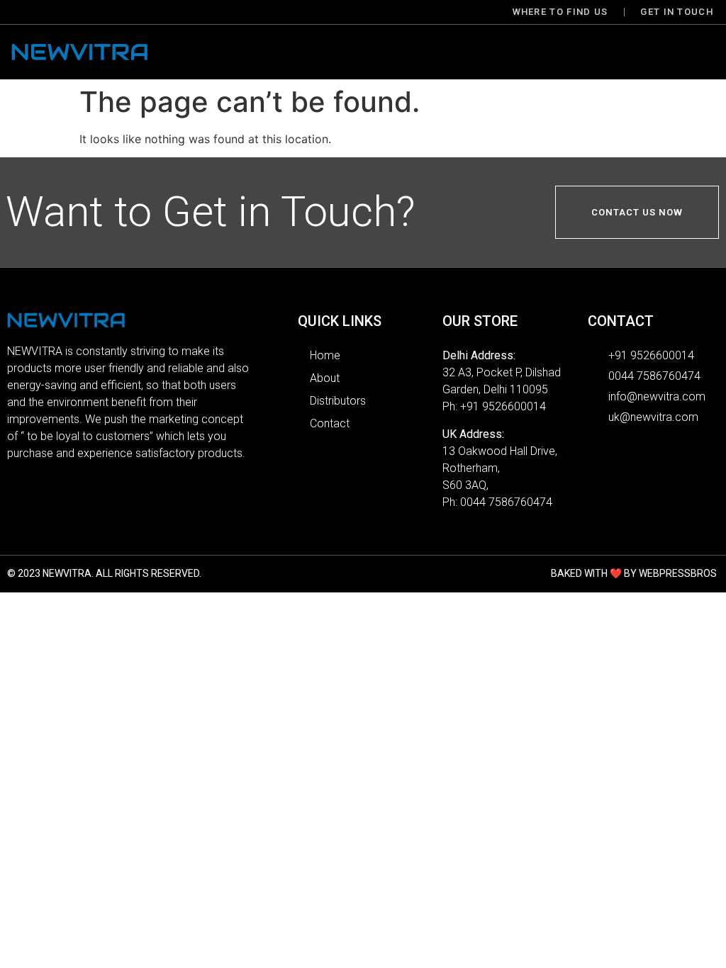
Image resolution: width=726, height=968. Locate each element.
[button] (442, 52)
